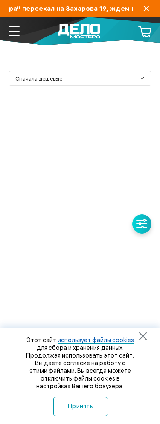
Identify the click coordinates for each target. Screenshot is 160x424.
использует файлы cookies (96, 340)
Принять (80, 406)
